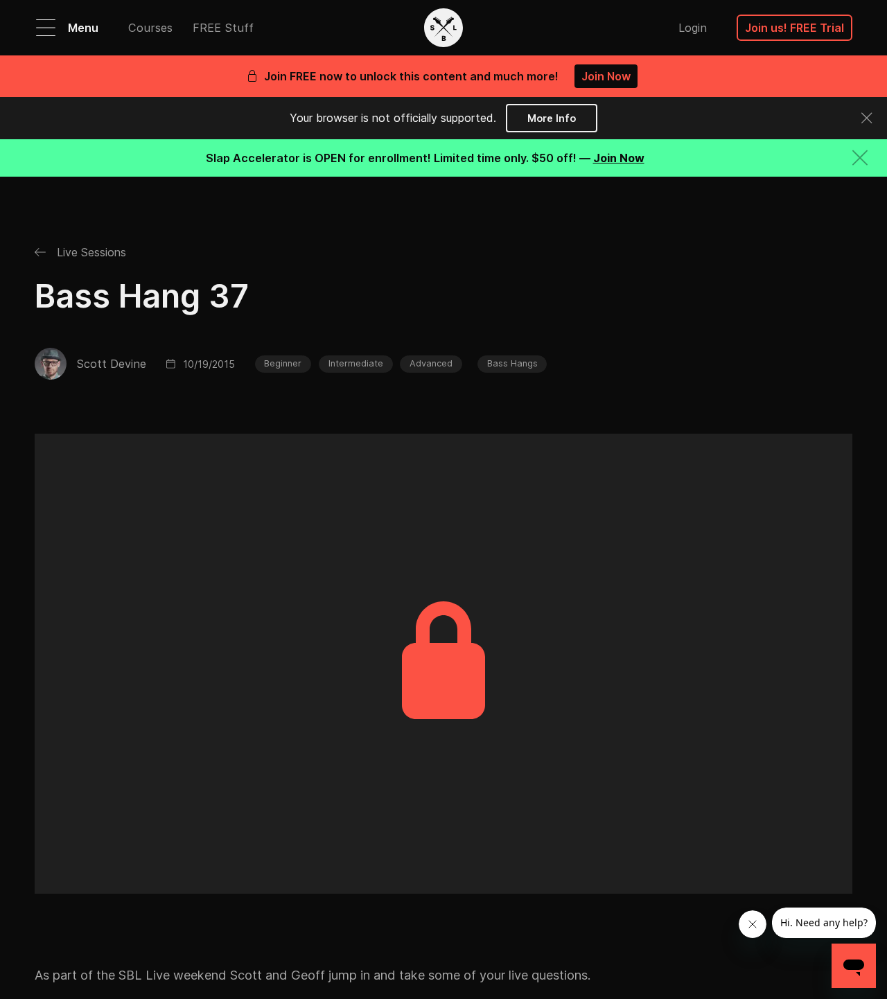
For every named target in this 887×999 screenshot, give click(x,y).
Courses (150, 28)
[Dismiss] (866, 118)
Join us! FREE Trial (794, 28)
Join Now (606, 76)
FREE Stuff (223, 28)
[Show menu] (46, 28)
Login (692, 28)
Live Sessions (89, 252)
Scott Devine (111, 364)
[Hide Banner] (860, 158)
